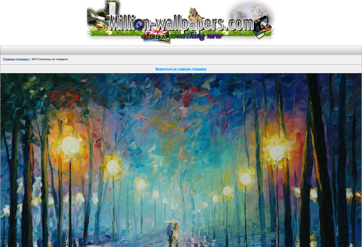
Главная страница (16, 59)
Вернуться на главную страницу (181, 69)
